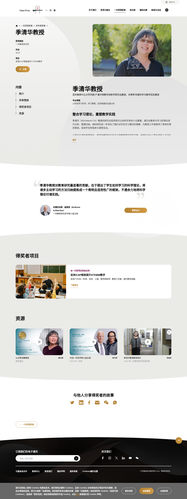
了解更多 (74, 285)
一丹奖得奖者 (28, 424)
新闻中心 (36, 471)
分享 (24, 69)
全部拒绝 (164, 491)
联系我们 (48, 471)
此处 (78, 494)
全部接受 (146, 491)
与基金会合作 (21, 471)
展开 (74, 140)
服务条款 (73, 471)
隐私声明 (61, 471)
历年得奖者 (40, 25)
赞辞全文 (136, 210)
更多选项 (129, 491)
